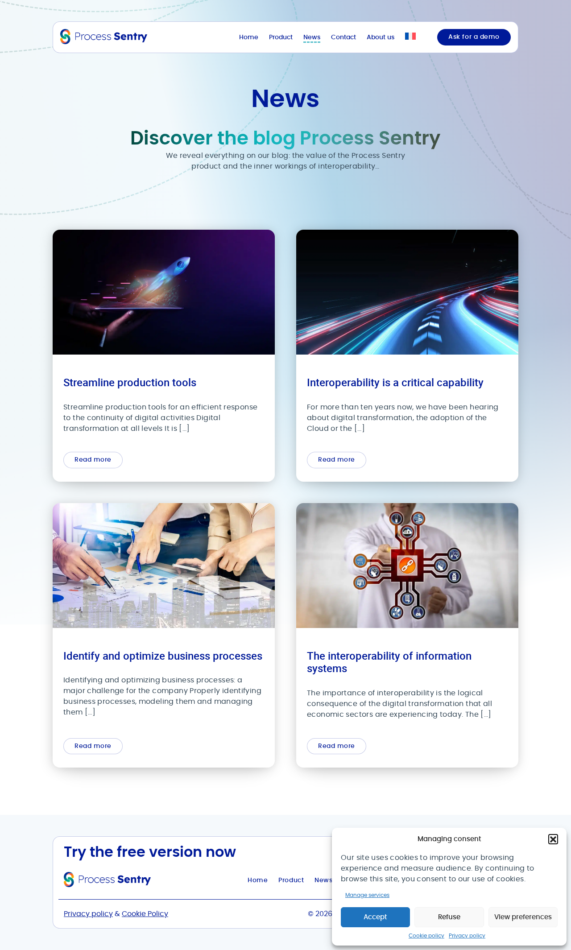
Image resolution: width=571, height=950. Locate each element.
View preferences (523, 917)
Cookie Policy (145, 913)
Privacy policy (467, 935)
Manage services (367, 895)
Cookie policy (426, 935)
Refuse (449, 917)
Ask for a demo (474, 37)
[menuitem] (410, 37)
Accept (375, 917)
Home (248, 37)
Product (281, 37)
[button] (553, 838)
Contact (343, 37)
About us (380, 37)
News (311, 37)
